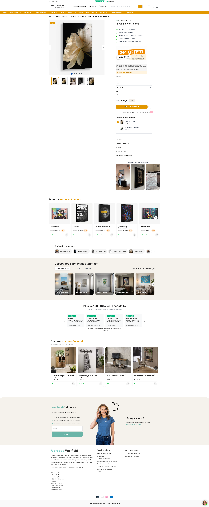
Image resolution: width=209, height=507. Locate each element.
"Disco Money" (78, 226)
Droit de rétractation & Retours (106, 466)
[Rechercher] (140, 6)
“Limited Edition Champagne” (55, 227)
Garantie (99, 472)
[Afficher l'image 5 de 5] (81, 73)
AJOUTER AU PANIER (132, 106)
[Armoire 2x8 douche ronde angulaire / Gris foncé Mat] (91, 360)
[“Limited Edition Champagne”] (59, 213)
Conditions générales (113, 503)
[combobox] (124, 6)
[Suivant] (158, 192)
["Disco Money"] (82, 213)
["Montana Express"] (127, 213)
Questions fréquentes (103, 464)
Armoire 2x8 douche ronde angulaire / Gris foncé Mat (88, 376)
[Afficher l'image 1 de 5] (71, 73)
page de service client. (133, 424)
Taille (120, 84)
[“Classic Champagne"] (149, 213)
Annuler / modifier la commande (107, 461)
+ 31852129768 (56, 487)
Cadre (120, 91)
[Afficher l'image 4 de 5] (79, 73)
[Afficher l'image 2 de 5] (74, 73)
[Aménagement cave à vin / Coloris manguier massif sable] (63, 360)
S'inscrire (67, 434)
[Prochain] (103, 47)
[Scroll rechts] (152, 251)
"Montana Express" (124, 226)
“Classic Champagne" (148, 226)
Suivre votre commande (104, 453)
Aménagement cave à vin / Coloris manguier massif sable (63, 376)
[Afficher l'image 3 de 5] (76, 73)
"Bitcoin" (99, 226)
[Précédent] (50, 47)
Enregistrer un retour (103, 459)
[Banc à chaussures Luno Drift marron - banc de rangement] (118, 360)
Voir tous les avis (126, 20)
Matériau (118, 76)
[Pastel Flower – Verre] (76, 47)
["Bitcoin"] (104, 213)
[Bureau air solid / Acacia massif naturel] (145, 360)
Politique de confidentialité (97, 503)
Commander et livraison (104, 469)
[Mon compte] (152, 6)
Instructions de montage (132, 453)
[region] (80, 53)
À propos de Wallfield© (132, 456)
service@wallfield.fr (57, 489)
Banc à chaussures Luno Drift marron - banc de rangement (116, 376)
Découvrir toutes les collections (142, 268)
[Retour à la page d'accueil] (57, 6)
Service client (54, 1)
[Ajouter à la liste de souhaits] (150, 107)
